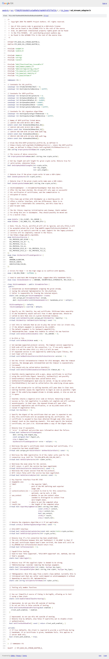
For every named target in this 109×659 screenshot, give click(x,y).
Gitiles (13, 656)
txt (100, 656)
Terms (24, 656)
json (105, 656)
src (12, 10)
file (46, 16)
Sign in (104, 3)
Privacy (18, 656)
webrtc (5, 10)
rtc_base (65, 10)
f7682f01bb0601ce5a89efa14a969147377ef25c (36, 10)
